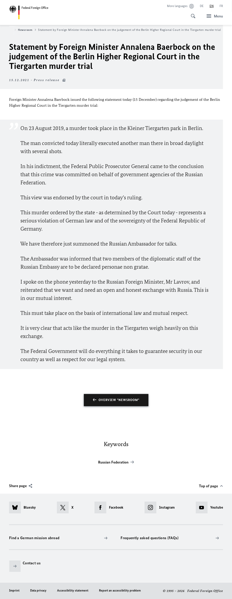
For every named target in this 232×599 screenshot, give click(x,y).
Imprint (14, 590)
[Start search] (192, 13)
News (8, 29)
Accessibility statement (72, 590)
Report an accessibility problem (120, 590)
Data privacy (38, 590)
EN (212, 6)
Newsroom (25, 29)
